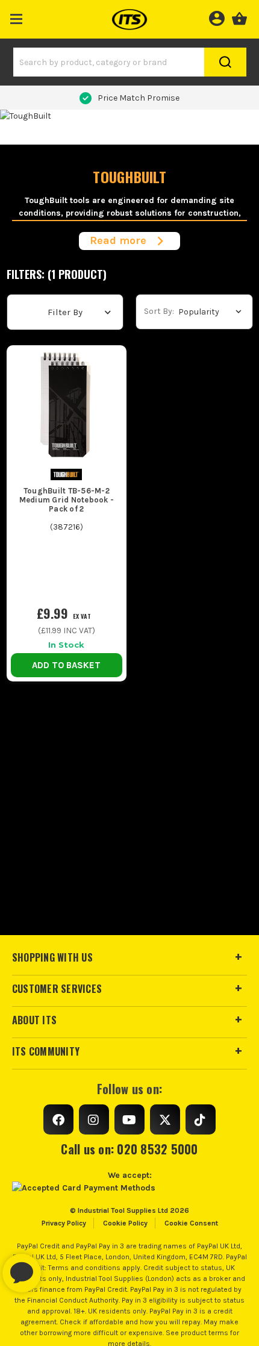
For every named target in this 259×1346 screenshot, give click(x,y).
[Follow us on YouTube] (129, 1119)
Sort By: (159, 311)
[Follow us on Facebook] (58, 1119)
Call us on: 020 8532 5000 (129, 1149)
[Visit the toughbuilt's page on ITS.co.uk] (66, 474)
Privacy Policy (64, 1223)
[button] (16, 16)
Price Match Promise (138, 98)
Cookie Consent (191, 1223)
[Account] (216, 17)
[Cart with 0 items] (239, 17)
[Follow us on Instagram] (94, 1119)
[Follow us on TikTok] (201, 1119)
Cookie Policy (125, 1223)
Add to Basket (66, 665)
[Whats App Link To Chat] (60, 1267)
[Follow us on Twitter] (165, 1119)
